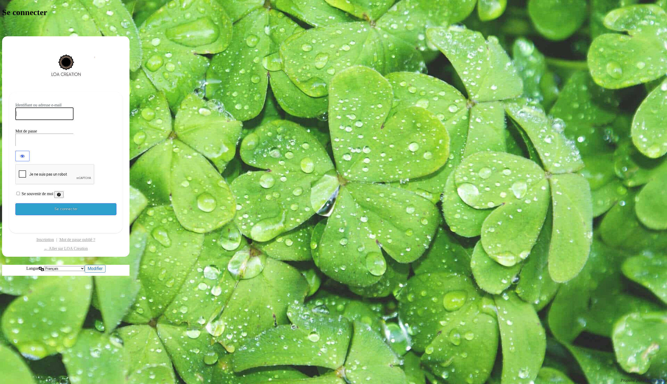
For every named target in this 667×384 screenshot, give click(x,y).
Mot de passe (26, 131)
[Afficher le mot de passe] (22, 156)
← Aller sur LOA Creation (66, 248)
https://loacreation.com (66, 67)
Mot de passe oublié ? (77, 239)
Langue (32, 268)
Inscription (45, 239)
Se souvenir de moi (37, 193)
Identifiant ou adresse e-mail (38, 105)
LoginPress (654, 380)
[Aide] (59, 194)
